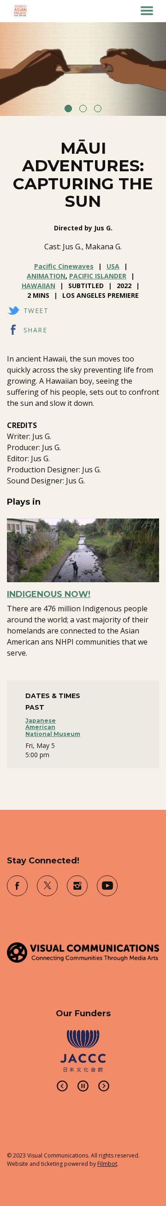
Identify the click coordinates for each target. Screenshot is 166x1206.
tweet (36, 310)
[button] (147, 10)
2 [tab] (83, 108)
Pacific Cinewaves (64, 266)
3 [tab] (97, 108)
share (35, 330)
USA (113, 266)
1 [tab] (68, 108)
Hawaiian (38, 285)
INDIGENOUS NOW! (48, 594)
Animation (46, 275)
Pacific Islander (97, 275)
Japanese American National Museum (52, 727)
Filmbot (107, 1164)
